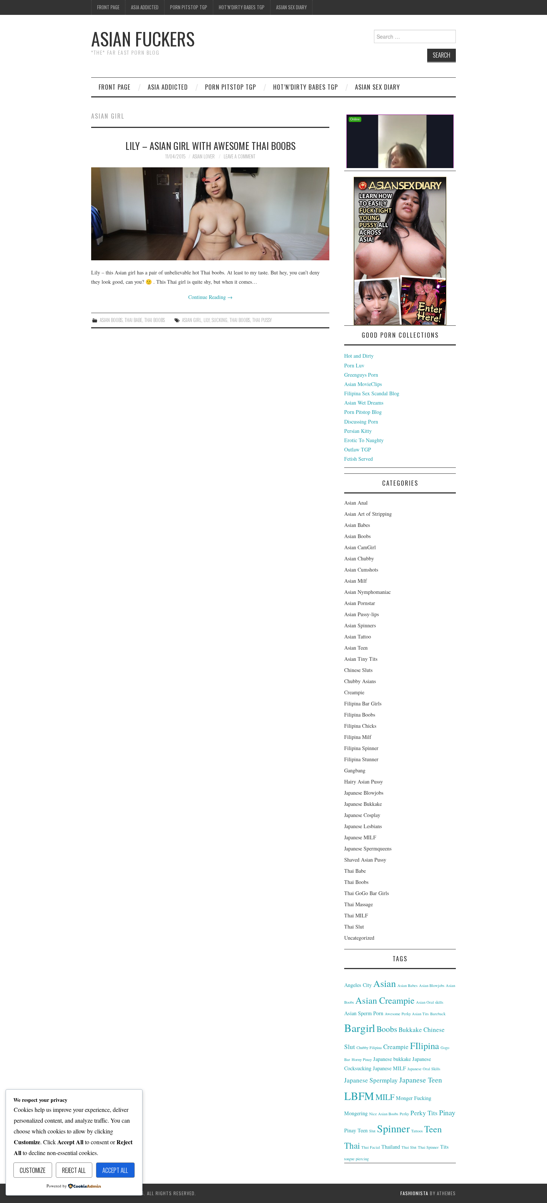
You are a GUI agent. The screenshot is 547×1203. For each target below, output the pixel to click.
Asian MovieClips (363, 383)
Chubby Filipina (369, 1047)
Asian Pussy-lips (361, 614)
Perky (404, 1113)
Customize (32, 1170)
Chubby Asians (360, 681)
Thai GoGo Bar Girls (366, 893)
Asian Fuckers (143, 38)
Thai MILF (356, 915)
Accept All (115, 1170)
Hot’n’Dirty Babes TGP (242, 7)
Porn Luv (354, 365)
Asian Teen (356, 647)
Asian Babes (357, 524)
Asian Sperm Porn (363, 1013)
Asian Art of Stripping (368, 513)
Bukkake (410, 1029)
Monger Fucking (413, 1097)
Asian (384, 983)
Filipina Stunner (361, 759)
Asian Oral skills (429, 1002)
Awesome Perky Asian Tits (407, 1013)
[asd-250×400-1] (400, 250)
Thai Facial (370, 1147)
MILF (384, 1096)
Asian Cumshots (361, 569)
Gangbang (354, 770)
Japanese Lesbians (363, 826)
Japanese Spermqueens (367, 848)
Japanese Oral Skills (423, 1068)
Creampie (354, 692)
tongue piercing (356, 1158)
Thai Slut (354, 926)
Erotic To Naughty (364, 440)
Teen (433, 1129)
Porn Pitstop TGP (188, 7)
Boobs (387, 1028)
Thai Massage (358, 904)
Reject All (74, 1170)
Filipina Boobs (359, 714)
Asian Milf (355, 580)
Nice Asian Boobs (383, 1113)
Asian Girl (191, 320)
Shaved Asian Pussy (365, 859)
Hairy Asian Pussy (363, 781)
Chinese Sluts (358, 669)
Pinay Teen (356, 1130)
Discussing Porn (361, 421)
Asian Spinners (360, 625)
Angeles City (358, 984)
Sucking (219, 320)
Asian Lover (203, 156)
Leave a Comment (239, 156)
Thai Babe (133, 320)
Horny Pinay (362, 1059)
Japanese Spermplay (371, 1080)
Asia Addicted (145, 7)
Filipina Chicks (360, 725)
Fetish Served (358, 458)
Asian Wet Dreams (363, 402)
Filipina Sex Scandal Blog (371, 393)
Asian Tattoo (357, 636)
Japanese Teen (420, 1079)
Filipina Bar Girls (362, 703)
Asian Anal (356, 502)
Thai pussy (262, 320)
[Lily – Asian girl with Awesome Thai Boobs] (210, 213)
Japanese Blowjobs (363, 792)
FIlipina (424, 1045)
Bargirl (359, 1027)
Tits (444, 1146)
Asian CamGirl (360, 547)
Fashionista (414, 1193)
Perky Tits (424, 1113)
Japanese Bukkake (363, 803)
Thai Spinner (428, 1147)
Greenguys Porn (361, 374)
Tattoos (417, 1130)
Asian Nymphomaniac (367, 591)
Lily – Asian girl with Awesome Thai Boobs (210, 145)
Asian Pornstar (359, 603)
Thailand (390, 1146)
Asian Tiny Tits (360, 658)
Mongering (356, 1113)
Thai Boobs (154, 320)
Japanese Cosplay (362, 814)
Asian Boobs (111, 320)
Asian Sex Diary (291, 7)
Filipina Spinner (361, 748)
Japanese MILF (360, 837)
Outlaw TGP (357, 449)
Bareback (437, 1013)
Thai (352, 1145)
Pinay (447, 1112)
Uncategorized (359, 937)
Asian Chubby (359, 558)
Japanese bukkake (392, 1058)
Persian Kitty (358, 430)
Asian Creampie (385, 1000)
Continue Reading (210, 296)
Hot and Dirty (359, 355)
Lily (206, 320)
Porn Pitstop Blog (363, 411)
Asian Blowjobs (431, 985)
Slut (372, 1130)
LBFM (359, 1095)
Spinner (393, 1128)
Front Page (108, 7)
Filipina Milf (357, 736)
